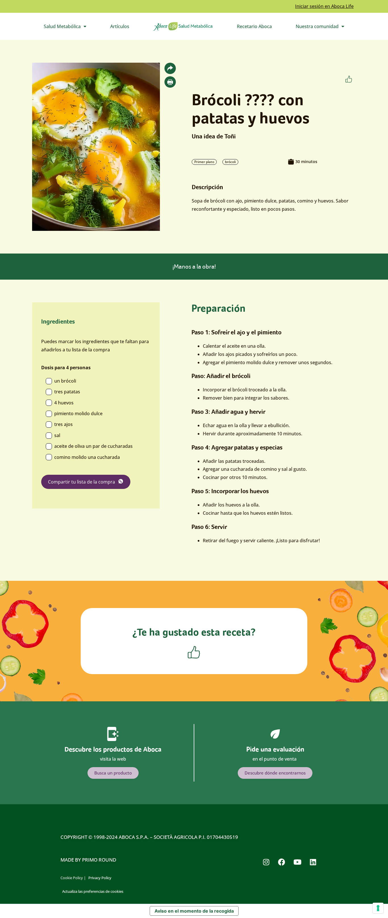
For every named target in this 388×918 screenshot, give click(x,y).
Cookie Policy (72, 877)
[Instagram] (266, 862)
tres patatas (67, 392)
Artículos (119, 26)
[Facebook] (282, 862)
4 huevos (64, 403)
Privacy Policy (99, 877)
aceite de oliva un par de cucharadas (93, 446)
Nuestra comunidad (326, 27)
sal (57, 435)
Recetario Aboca (254, 26)
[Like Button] (349, 79)
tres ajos (63, 424)
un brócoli (65, 381)
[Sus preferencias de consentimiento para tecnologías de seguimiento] (378, 908)
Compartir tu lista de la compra (81, 482)
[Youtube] (297, 862)
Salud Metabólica (71, 27)
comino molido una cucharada (87, 457)
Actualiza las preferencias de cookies (92, 891)
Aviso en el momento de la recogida (194, 911)
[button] (170, 68)
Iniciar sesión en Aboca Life (324, 6)
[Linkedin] (313, 862)
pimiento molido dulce (78, 413)
